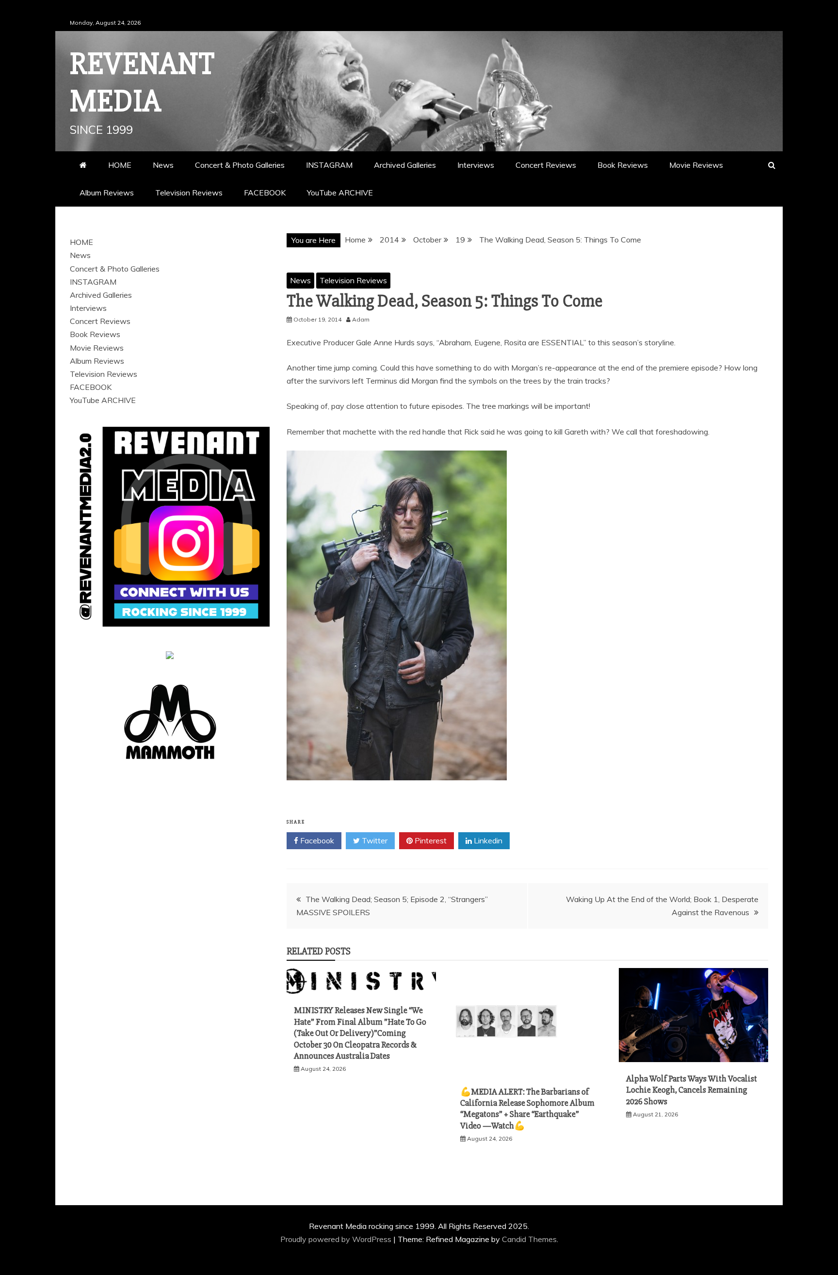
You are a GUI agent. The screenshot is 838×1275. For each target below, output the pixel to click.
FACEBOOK (265, 192)
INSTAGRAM (329, 165)
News (163, 165)
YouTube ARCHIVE (340, 192)
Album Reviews (107, 192)
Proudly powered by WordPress (336, 1239)
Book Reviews (622, 165)
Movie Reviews (696, 165)
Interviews (475, 165)
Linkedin (487, 840)
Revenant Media (142, 82)
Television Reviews (189, 192)
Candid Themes (529, 1239)
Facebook (316, 840)
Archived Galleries (405, 165)
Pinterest (430, 840)
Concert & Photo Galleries (240, 165)
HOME (119, 165)
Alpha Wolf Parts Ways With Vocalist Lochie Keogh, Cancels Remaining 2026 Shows (691, 1090)
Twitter (373, 840)
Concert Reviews (546, 165)
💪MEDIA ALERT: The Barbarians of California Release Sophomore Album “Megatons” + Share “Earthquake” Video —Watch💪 (527, 1108)
